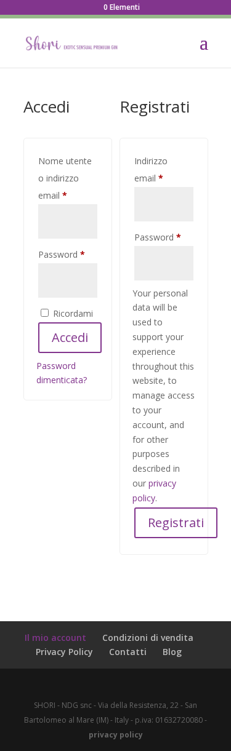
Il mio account (55, 637)
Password (67, 254)
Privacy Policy (64, 652)
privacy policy (116, 734)
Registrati (176, 522)
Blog (172, 652)
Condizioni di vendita (147, 637)
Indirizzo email (163, 169)
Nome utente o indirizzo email (67, 178)
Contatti (128, 652)
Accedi (70, 337)
